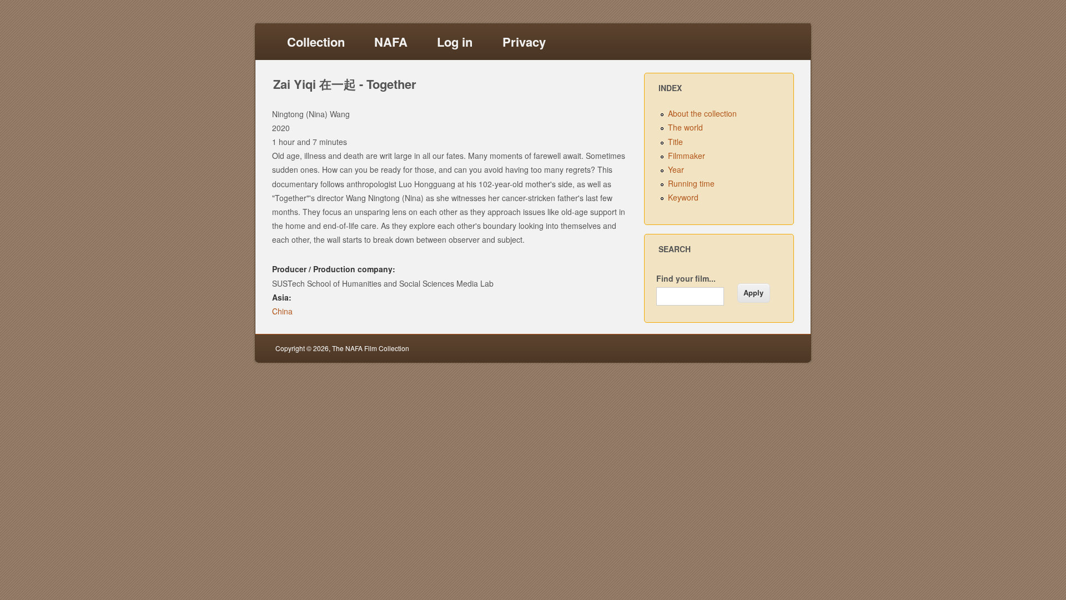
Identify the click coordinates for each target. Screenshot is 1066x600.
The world (685, 127)
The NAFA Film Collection (370, 348)
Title (675, 141)
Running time (691, 183)
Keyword (683, 197)
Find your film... (686, 278)
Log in (454, 42)
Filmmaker (686, 155)
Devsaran (776, 348)
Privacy (524, 42)
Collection (316, 42)
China (282, 311)
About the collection (702, 113)
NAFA (391, 42)
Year (676, 169)
